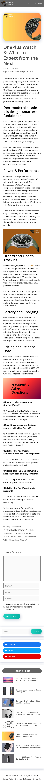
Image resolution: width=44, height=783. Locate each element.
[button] (29, 3)
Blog (8, 526)
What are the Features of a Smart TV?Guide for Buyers (27, 680)
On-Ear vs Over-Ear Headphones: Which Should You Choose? (29, 724)
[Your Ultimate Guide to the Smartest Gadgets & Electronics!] (7, 3)
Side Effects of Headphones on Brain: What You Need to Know (28, 713)
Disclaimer (19, 779)
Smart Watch (17, 526)
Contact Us (37, 779)
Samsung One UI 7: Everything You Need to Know (28, 702)
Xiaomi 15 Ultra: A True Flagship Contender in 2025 (28, 758)
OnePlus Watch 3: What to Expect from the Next (26, 736)
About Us (27, 779)
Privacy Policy (8, 779)
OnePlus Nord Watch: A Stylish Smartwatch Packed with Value (28, 747)
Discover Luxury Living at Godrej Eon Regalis (28, 691)
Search (36, 631)
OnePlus (30, 265)
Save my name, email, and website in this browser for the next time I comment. (22, 607)
